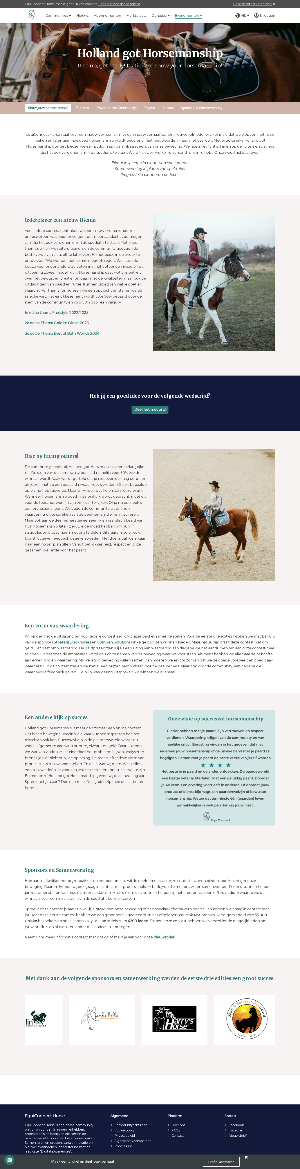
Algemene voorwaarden (133, 1141)
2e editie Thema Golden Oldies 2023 (57, 323)
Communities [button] (57, 15)
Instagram (236, 1130)
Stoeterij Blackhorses (73, 642)
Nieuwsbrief (238, 1136)
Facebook (236, 1125)
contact (81, 937)
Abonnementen (107, 15)
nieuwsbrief (164, 937)
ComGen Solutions (113, 642)
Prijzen (149, 108)
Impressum (123, 1146)
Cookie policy (124, 1130)
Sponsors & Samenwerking (201, 108)
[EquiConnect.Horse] (31, 15)
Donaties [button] (159, 15)
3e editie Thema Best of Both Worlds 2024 (62, 333)
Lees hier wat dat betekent (119, 4)
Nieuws (82, 15)
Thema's (82, 108)
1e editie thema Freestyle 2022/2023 (57, 313)
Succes (168, 108)
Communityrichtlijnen (130, 1125)
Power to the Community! (116, 108)
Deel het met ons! (150, 409)
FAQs (176, 1130)
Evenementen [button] (187, 15)
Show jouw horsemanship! (48, 108)
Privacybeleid (124, 1136)
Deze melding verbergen (252, 4)
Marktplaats (136, 15)
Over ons (178, 1125)
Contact (178, 1136)
